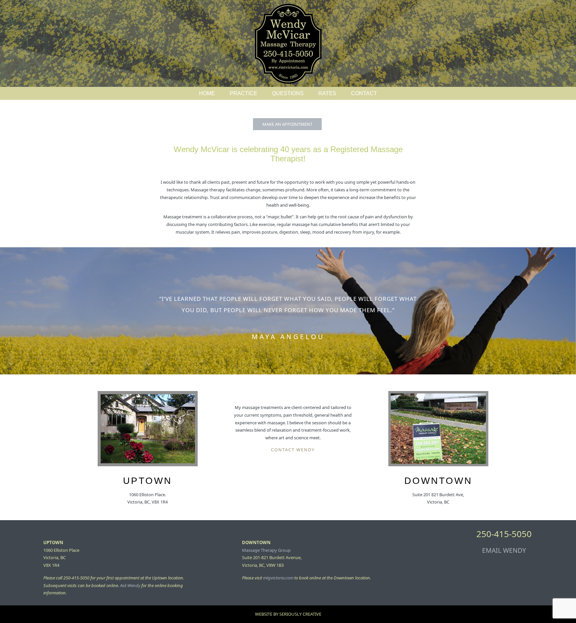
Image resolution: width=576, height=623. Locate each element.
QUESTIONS (288, 93)
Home (207, 93)
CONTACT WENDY (293, 450)
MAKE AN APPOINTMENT (287, 124)
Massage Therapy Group (266, 550)
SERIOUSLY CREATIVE (300, 614)
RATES (327, 93)
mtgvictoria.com (278, 578)
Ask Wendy (130, 585)
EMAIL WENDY (504, 550)
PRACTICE (243, 93)
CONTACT (364, 93)
